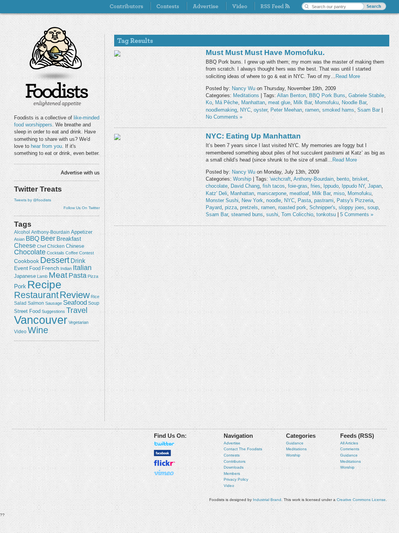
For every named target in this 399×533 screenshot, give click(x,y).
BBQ (32, 238)
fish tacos (274, 186)
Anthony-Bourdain (50, 232)
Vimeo (164, 472)
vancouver (40, 319)
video (20, 331)
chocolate (30, 252)
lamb (42, 276)
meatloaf (299, 193)
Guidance (295, 443)
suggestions (53, 311)
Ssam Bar (368, 110)
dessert (54, 260)
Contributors (234, 461)
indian (66, 268)
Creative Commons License (361, 499)
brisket (359, 179)
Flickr (164, 463)
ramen (312, 110)
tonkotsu (326, 214)
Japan (374, 186)
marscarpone (271, 193)
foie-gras (297, 186)
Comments (349, 449)
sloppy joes (351, 207)
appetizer (81, 232)
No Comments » (224, 117)
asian (19, 239)
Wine (38, 330)
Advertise (232, 443)
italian (82, 268)
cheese (25, 245)
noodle (273, 200)
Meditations (246, 95)
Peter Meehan (286, 110)
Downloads (234, 467)
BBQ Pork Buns (327, 95)
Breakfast (68, 238)
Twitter (164, 443)
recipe (44, 285)
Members (232, 473)
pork (20, 286)
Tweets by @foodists (32, 200)
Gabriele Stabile (366, 95)
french (50, 268)
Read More (347, 76)
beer (48, 238)
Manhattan (253, 102)
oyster (260, 110)
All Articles (349, 443)
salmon (36, 303)
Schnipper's (322, 207)
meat (58, 274)
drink (78, 260)
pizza (93, 276)
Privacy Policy (236, 479)
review (75, 295)
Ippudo (331, 186)
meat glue (279, 102)
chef (41, 246)
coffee (71, 253)
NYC (245, 110)
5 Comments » (356, 214)
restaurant (36, 295)
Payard (214, 207)
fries (315, 186)
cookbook (26, 261)
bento (343, 179)
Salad (20, 303)
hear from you (46, 146)
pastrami (324, 200)
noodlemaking (221, 110)
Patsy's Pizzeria (355, 200)
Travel (76, 310)
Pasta (78, 275)
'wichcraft (280, 179)
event (21, 268)
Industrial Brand (267, 499)
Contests (232, 455)
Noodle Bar (354, 102)
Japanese (25, 276)
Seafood (75, 302)
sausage (53, 303)
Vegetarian (78, 322)
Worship (242, 179)
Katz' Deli (216, 193)
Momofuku (327, 102)
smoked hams (338, 110)
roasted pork (292, 207)
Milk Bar (302, 102)
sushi (272, 214)
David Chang (245, 186)
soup (93, 303)
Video (229, 485)
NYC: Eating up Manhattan (253, 136)
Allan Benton (291, 95)
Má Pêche (226, 102)
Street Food (27, 311)
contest (86, 253)
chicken (56, 246)
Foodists (57, 94)
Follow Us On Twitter (82, 208)
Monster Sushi (222, 200)
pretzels (249, 207)
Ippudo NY (353, 186)
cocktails (55, 253)
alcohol (22, 232)
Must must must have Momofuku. (265, 52)
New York (252, 200)
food (35, 268)
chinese (75, 246)
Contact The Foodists (243, 449)
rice (95, 296)
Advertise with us (80, 173)
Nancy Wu (243, 88)
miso (339, 193)
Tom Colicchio (297, 214)
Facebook (162, 453)
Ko (209, 102)
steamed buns (247, 214)
